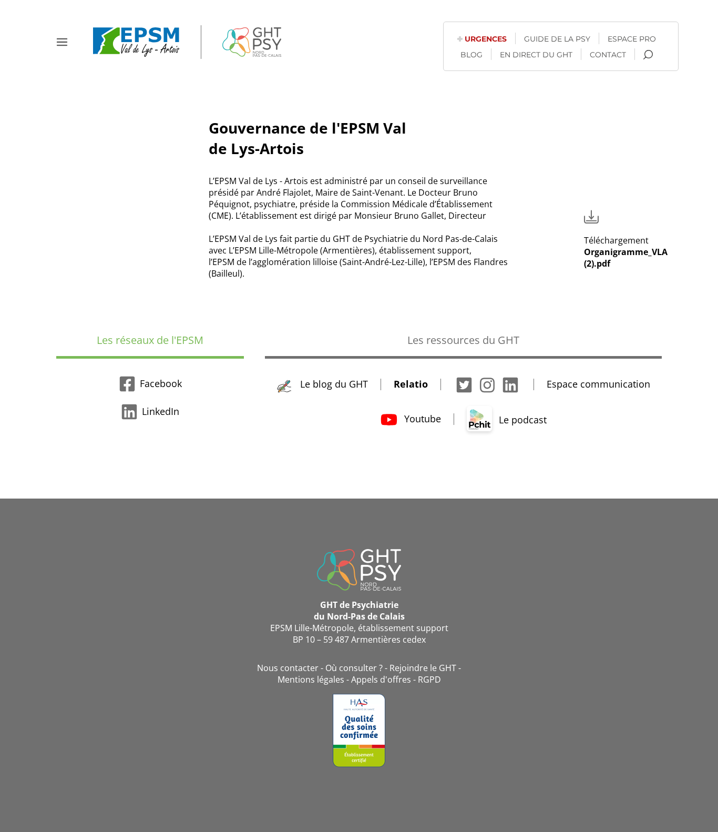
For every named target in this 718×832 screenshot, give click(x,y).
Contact (608, 54)
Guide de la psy (557, 39)
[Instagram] (487, 384)
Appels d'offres (381, 679)
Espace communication (598, 384)
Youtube (421, 418)
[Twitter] (464, 384)
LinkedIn (160, 411)
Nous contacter (288, 668)
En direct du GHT (536, 54)
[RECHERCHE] (648, 54)
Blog (471, 54)
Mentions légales (311, 679)
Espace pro (632, 39)
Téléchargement (626, 252)
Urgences (486, 39)
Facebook (161, 383)
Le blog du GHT (333, 384)
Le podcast (521, 419)
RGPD (429, 679)
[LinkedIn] (510, 384)
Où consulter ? (354, 668)
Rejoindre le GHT (422, 668)
